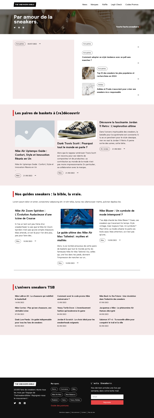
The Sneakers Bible (25, 5)
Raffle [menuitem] (104, 4)
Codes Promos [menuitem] (131, 4)
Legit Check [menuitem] (116, 4)
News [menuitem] (84, 4)
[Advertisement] (67, 362)
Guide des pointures (60, 405)
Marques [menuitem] (94, 4)
